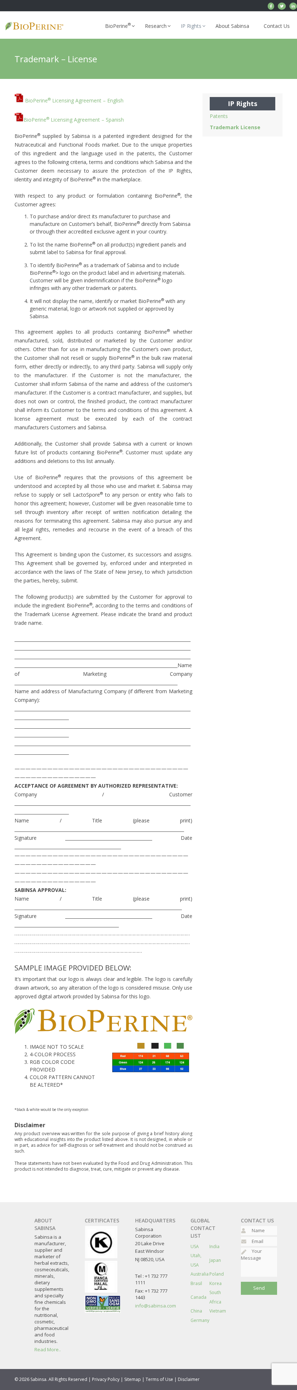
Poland (216, 1274)
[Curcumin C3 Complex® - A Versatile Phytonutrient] (293, 6)
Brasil (196, 1283)
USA (195, 1246)
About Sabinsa (232, 25)
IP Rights (191, 25)
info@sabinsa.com (155, 1305)
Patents (219, 116)
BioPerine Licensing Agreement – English (74, 100)
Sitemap (132, 1379)
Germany (200, 1320)
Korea (215, 1283)
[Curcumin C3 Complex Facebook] (271, 6)
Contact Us (277, 25)
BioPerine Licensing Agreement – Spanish (74, 119)
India (214, 1246)
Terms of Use (159, 1379)
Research (156, 25)
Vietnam (217, 1311)
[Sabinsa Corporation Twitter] (282, 6)
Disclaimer (189, 1379)
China (196, 1311)
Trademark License (235, 127)
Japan (215, 1260)
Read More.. (47, 1349)
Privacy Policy (106, 1379)
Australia (200, 1274)
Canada (198, 1297)
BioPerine (118, 25)
